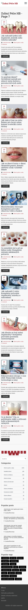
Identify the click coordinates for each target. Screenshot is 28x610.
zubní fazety (13, 576)
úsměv (15, 567)
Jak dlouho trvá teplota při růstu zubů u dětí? (13, 509)
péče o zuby (13, 558)
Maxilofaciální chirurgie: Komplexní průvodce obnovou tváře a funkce (12, 208)
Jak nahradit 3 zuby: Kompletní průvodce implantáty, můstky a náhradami (10, 294)
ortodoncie (20, 558)
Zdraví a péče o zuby (18, 42)
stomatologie (22, 567)
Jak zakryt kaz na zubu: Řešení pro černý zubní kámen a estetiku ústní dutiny (11, 123)
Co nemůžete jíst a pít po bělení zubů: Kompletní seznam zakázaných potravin (12, 251)
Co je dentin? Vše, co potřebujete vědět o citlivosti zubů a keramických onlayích (13, 420)
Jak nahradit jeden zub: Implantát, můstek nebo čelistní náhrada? (11, 37)
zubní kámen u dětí (6, 570)
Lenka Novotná (6, 42)
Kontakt (3, 600)
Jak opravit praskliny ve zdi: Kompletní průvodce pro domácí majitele (13, 547)
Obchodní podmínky (7, 593)
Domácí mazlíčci (14, 499)
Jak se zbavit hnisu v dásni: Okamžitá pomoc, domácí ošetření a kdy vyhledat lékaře (13, 166)
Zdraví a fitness (14, 495)
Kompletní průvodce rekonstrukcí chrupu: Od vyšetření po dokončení (14, 517)
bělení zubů (15, 570)
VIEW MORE (5, 56)
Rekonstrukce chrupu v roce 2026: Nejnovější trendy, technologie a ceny (13, 378)
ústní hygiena (5, 561)
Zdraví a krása (14, 478)
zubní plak (13, 564)
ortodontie (18, 573)
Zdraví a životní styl (14, 481)
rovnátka (4, 573)
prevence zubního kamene (7, 579)
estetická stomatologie (7, 567)
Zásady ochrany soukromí (9, 595)
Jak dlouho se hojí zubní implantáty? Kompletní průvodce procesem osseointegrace (12, 335)
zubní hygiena (5, 564)
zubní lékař (18, 579)
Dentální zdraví (14, 471)
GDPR (3, 598)
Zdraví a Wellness (14, 488)
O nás (3, 590)
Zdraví (14, 485)
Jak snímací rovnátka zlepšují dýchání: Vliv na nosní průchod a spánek (14, 537)
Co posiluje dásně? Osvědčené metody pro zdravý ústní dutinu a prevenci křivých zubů (11, 80)
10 (10, 454)
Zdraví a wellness (14, 475)
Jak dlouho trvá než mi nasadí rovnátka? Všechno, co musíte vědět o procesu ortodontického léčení (13, 527)
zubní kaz (23, 570)
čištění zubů (11, 573)
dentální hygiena (14, 561)
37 (17, 454)
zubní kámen (5, 558)
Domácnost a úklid (14, 492)
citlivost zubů (5, 576)
